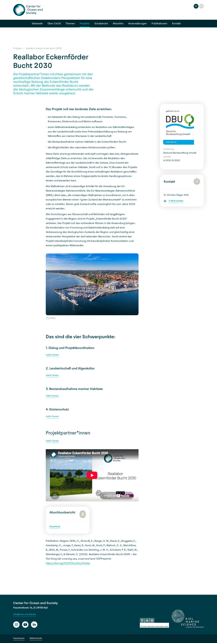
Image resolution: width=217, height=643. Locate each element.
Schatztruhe (101, 23)
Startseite (37, 23)
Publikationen (159, 23)
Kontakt (176, 23)
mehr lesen (52, 354)
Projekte (85, 23)
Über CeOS (54, 23)
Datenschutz (36, 638)
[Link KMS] (188, 619)
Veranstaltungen (137, 23)
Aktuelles (118, 23)
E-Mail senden (176, 200)
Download (55, 526)
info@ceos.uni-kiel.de (24, 614)
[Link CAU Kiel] (154, 623)
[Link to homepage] (28, 10)
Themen (70, 23)
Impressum (18, 638)
